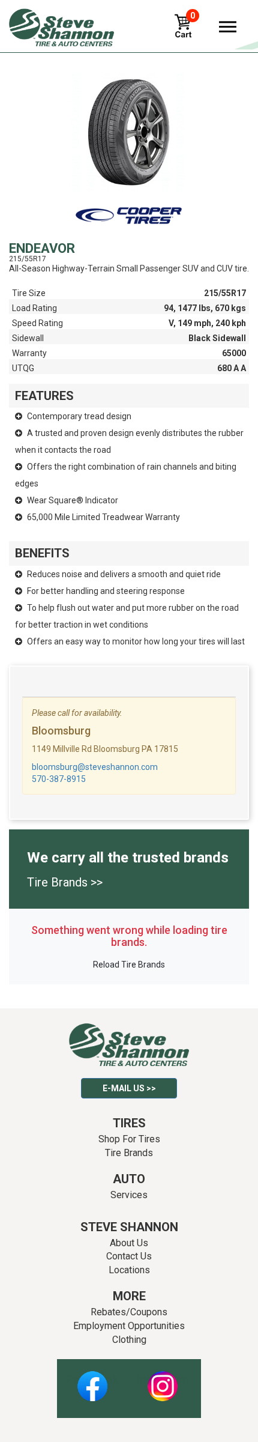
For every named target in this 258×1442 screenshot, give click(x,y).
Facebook (92, 1379)
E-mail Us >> (129, 1088)
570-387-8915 (59, 779)
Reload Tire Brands (129, 964)
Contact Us (129, 1256)
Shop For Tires (129, 1139)
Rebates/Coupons (129, 1312)
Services (129, 1195)
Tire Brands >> (65, 882)
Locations (129, 1270)
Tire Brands (129, 1153)
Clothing (129, 1339)
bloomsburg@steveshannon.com (95, 767)
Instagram (162, 1379)
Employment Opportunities (129, 1325)
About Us (129, 1243)
